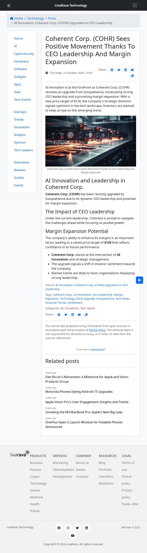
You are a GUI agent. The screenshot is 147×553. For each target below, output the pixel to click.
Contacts (82, 476)
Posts (52, 18)
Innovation (22, 127)
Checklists (106, 476)
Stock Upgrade (85, 298)
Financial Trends (55, 302)
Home (18, 18)
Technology (35, 18)
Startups (20, 112)
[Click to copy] (132, 76)
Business (36, 463)
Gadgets (20, 77)
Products (38, 456)
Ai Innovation (82, 294)
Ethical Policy (97, 330)
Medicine (36, 497)
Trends (19, 119)
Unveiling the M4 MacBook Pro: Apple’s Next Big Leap (83, 412)
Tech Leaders (23, 150)
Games (35, 490)
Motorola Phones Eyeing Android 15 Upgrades (79, 392)
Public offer (130, 504)
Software (20, 69)
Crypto (35, 476)
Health (34, 504)
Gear (17, 92)
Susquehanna (105, 298)
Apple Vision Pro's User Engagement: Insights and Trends (87, 402)
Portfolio (105, 470)
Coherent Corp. (62, 294)
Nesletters (106, 483)
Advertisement (63, 470)
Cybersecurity (24, 54)
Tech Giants (22, 100)
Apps (17, 84)
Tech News (122, 298)
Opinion (20, 142)
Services (60, 456)
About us (82, 463)
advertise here (97, 349)
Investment (75, 302)
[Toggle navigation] (134, 5)
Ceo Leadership (102, 294)
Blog (102, 463)
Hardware (21, 61)
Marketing (60, 463)
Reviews (20, 170)
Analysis (20, 135)
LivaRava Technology (71, 5)
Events (19, 185)
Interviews (21, 162)
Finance (35, 470)
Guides (19, 178)
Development (62, 476)
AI (15, 46)
